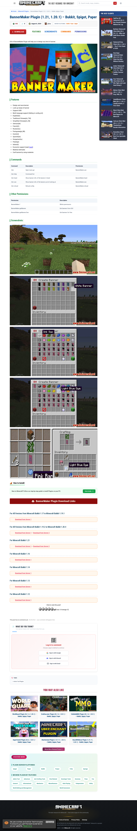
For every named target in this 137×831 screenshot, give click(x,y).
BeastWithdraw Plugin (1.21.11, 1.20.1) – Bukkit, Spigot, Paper (83, 741)
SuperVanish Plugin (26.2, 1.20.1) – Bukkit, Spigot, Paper (24, 741)
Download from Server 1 (23, 519)
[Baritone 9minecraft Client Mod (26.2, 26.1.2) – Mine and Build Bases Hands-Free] (106, 33)
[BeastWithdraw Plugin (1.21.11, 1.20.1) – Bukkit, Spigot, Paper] (82, 729)
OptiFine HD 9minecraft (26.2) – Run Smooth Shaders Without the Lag (119, 21)
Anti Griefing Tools (39, 779)
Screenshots (51, 31)
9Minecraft (67, 828)
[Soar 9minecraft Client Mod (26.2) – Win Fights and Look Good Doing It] (106, 82)
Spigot (76, 23)
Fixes (86, 779)
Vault (31, 147)
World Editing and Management (22, 788)
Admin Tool (16, 779)
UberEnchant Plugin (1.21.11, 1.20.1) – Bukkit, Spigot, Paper (54, 741)
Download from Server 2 (41, 533)
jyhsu (49, 24)
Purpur (57, 769)
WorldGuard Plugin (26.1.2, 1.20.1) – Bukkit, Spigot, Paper (24, 715)
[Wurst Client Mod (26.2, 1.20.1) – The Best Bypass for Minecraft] (106, 113)
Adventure (27, 779)
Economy (77, 779)
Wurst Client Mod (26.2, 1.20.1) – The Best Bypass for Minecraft (119, 113)
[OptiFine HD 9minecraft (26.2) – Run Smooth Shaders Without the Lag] (106, 21)
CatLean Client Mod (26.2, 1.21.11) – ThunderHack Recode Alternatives (119, 124)
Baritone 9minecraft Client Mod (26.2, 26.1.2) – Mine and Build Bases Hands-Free (119, 33)
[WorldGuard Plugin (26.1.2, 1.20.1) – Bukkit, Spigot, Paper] (24, 703)
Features (36, 31)
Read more (27, 826)
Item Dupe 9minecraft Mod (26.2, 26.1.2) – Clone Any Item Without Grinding (118, 57)
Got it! (50, 822)
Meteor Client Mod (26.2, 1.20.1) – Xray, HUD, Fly (119, 92)
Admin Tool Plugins (19, 681)
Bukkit (68, 23)
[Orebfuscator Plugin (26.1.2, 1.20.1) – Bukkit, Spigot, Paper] (53, 703)
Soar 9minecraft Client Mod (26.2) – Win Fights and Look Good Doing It (119, 82)
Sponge (85, 769)
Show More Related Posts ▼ (54, 749)
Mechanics (40, 783)
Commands (66, 31)
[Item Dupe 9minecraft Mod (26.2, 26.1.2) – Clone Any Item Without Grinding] (106, 57)
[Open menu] (14, 3)
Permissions (81, 31)
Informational (27, 783)
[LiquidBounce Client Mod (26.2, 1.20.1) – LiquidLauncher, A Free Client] (106, 102)
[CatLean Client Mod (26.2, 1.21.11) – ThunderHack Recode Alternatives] (106, 124)
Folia (71, 769)
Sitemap (84, 820)
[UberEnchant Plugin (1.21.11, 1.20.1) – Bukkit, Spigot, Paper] (53, 729)
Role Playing (66, 783)
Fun (93, 779)
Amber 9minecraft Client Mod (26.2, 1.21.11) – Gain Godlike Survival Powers (118, 70)
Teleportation (80, 783)
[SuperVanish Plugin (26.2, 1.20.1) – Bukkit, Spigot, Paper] (24, 729)
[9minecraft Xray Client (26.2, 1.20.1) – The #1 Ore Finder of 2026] (106, 45)
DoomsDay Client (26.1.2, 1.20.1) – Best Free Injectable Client (119, 135)
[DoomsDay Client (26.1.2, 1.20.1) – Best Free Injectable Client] (106, 135)
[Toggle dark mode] (121, 3)
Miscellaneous (53, 783)
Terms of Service (64, 820)
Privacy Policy (75, 820)
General (15, 783)
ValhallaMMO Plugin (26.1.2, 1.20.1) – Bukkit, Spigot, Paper (83, 715)
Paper (72, 23)
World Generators (65, 788)
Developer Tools (66, 779)
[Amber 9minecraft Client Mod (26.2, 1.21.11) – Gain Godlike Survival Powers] (106, 70)
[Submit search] (115, 3)
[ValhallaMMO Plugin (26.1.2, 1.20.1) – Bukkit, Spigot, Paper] (82, 703)
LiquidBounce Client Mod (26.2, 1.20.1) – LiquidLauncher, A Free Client (119, 102)
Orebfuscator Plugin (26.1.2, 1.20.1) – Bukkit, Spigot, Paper (53, 715)
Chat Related (53, 779)
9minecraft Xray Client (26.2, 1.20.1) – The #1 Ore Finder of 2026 (119, 45)
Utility (91, 783)
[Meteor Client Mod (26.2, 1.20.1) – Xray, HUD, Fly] (106, 92)
